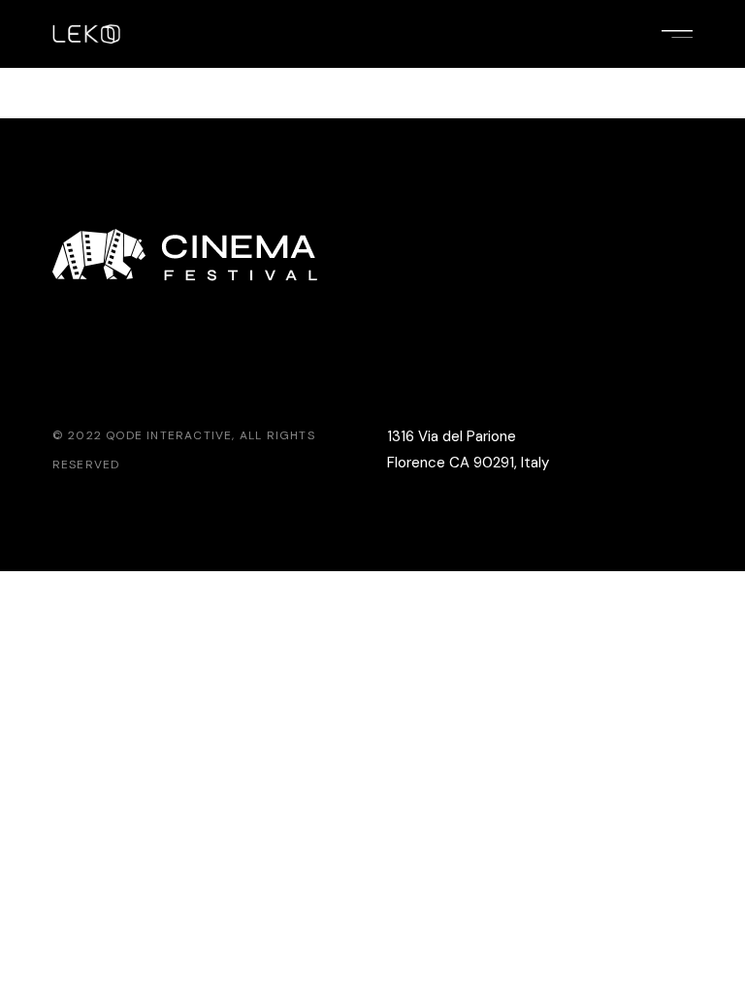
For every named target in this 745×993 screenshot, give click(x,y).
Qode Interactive (169, 435)
